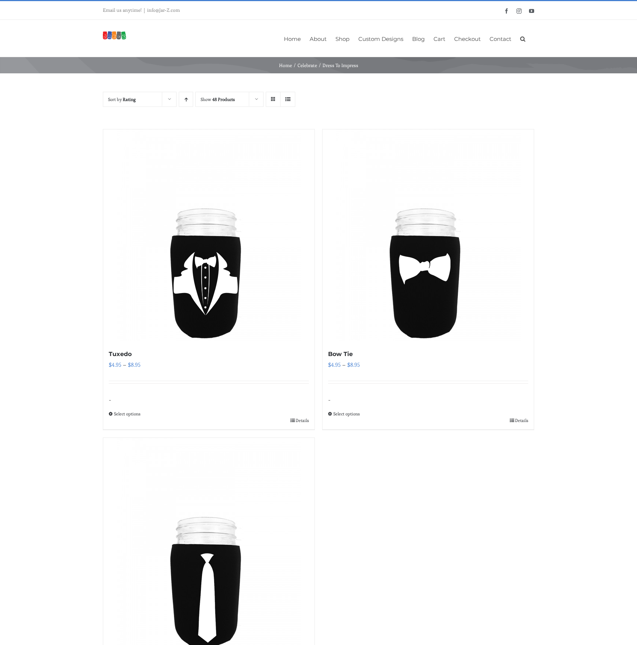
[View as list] (288, 99)
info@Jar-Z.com (163, 10)
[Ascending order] (186, 99)
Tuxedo (120, 354)
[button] (522, 38)
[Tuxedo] (208, 235)
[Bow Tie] (428, 235)
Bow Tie (340, 354)
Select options (127, 413)
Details (302, 420)
